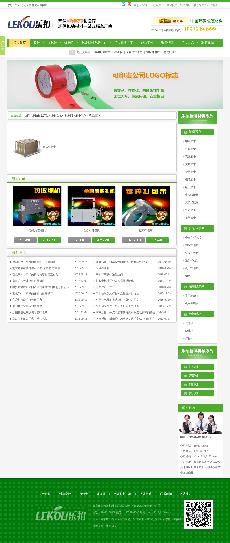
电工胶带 (190, 187)
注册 (136, 5)
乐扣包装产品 (40, 115)
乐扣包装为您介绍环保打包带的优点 (117, 306)
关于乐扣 (45, 493)
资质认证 (167, 43)
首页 (27, 115)
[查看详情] (25, 241)
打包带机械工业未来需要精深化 (115, 280)
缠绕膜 (69, 43)
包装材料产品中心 (94, 43)
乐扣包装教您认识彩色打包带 (29, 312)
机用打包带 (192, 268)
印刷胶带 (190, 141)
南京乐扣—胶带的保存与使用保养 (32, 293)
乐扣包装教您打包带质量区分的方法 (117, 293)
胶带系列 (80, 115)
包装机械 (169, 52)
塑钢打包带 (153, 52)
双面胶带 (94, 115)
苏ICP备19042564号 (148, 505)
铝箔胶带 (190, 179)
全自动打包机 (92, 230)
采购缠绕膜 (102, 268)
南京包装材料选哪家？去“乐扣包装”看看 (36, 268)
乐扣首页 (19, 43)
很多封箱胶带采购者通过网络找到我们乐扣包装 (40, 287)
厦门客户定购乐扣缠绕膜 (27, 306)
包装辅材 (195, 314)
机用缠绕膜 (192, 303)
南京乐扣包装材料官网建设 (28, 280)
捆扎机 (193, 393)
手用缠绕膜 (192, 295)
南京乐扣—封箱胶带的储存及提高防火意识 (121, 262)
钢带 (187, 275)
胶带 (36, 43)
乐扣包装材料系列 (62, 115)
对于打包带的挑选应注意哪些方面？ (117, 299)
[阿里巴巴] (170, 21)
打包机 (193, 366)
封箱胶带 (190, 148)
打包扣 (189, 338)
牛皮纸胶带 (192, 194)
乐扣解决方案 (123, 43)
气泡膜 (189, 323)
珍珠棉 (189, 330)
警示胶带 (190, 171)
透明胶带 (190, 210)
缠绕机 (193, 375)
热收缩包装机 (37, 230)
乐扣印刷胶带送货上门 (109, 274)
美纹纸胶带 (192, 202)
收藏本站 (158, 5)
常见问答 (172, 5)
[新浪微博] (129, 5)
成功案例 (147, 43)
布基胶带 (190, 217)
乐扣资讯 (187, 43)
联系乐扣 (199, 5)
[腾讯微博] (123, 5)
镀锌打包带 (146, 230)
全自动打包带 (134, 52)
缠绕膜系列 (197, 286)
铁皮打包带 (192, 252)
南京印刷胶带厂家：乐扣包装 (29, 318)
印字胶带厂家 (104, 287)
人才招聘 (146, 493)
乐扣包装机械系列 (197, 351)
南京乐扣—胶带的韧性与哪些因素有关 (35, 274)
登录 (145, 5)
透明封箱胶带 (102, 52)
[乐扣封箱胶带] (115, 108)
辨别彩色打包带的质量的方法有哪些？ (35, 262)
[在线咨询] (49, 241)
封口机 (193, 384)
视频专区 (185, 5)
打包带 (52, 43)
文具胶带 (190, 164)
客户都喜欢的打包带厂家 (27, 299)
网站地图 (212, 5)
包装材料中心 (122, 493)
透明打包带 (192, 260)
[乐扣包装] (31, 26)
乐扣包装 (111, 526)
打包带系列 (197, 228)
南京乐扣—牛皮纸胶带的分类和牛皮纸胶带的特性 (125, 312)
